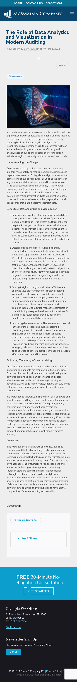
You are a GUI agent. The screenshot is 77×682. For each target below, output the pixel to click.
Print (62, 65)
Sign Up (13, 651)
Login (18, 3)
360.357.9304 (54, 3)
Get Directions (13, 627)
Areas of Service (24, 674)
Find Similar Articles (25, 519)
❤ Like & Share (27, 538)
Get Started (38, 591)
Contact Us (34, 3)
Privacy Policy (53, 671)
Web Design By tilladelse (48, 674)
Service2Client (31, 49)
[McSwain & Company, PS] (35, 13)
